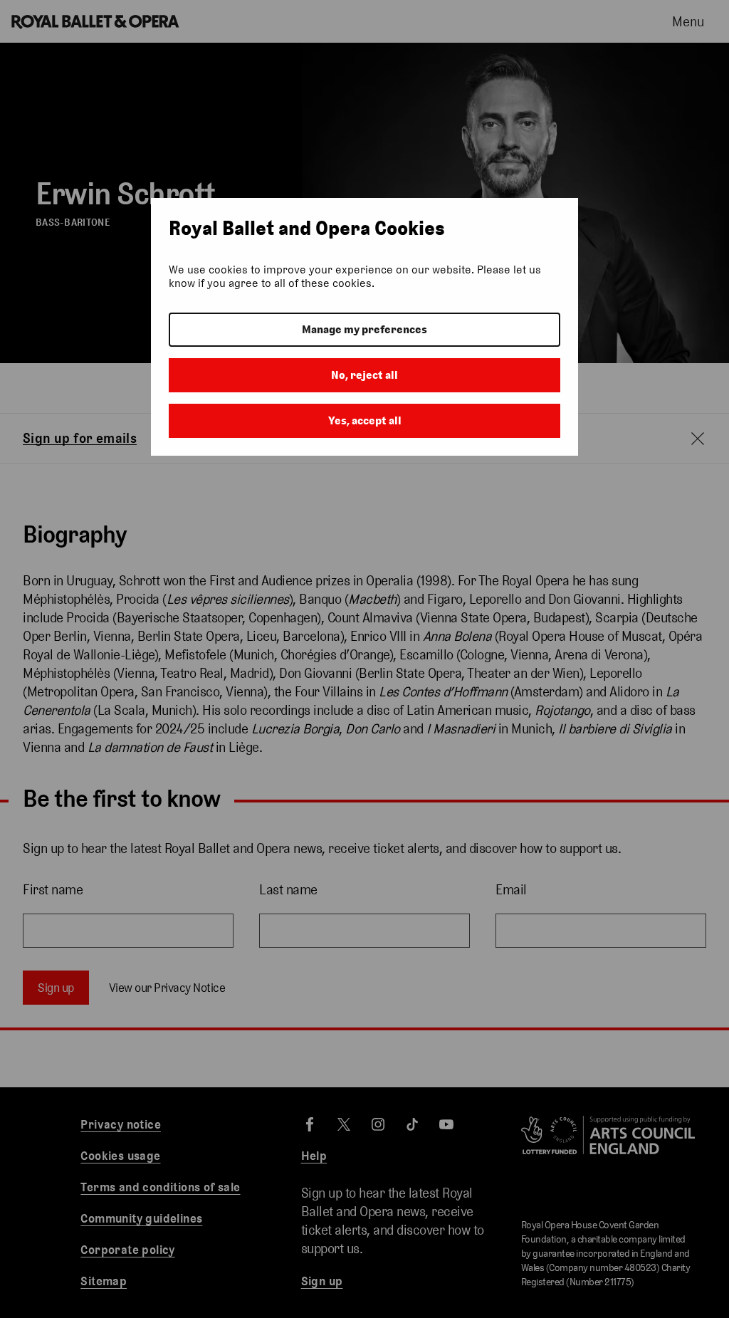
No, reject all (364, 375)
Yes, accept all (365, 420)
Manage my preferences (364, 329)
